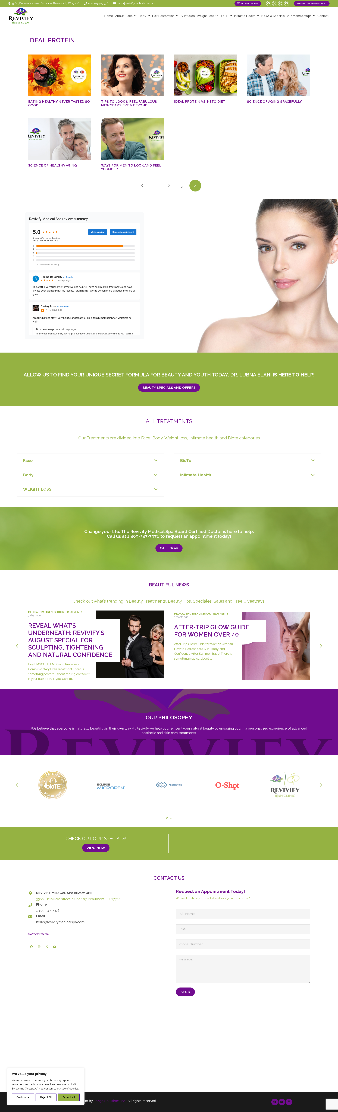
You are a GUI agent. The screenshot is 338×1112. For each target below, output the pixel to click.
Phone (41, 904)
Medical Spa (36, 612)
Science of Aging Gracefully (274, 101)
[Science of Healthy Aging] (59, 139)
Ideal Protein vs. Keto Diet (199, 101)
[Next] (321, 646)
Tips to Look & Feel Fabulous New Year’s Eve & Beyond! (129, 103)
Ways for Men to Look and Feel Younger (131, 167)
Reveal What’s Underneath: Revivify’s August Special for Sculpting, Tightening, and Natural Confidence (70, 640)
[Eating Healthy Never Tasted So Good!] (59, 75)
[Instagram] (280, 3)
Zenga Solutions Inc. (109, 1101)
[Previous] (143, 185)
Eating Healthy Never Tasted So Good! (59, 103)
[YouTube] (286, 3)
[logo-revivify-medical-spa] (21, 16)
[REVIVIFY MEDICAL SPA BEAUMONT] (32, 893)
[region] (45, 1086)
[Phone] (32, 905)
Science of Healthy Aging (52, 165)
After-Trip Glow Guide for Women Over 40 (211, 631)
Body (60, 612)
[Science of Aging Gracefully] (278, 75)
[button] (135, 16)
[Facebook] (268, 3)
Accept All (69, 1097)
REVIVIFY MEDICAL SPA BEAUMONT (64, 893)
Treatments (74, 612)
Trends (51, 612)
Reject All (46, 1097)
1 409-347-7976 (143, 536)
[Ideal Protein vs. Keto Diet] (205, 75)
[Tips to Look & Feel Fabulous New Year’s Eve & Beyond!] (132, 75)
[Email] (32, 916)
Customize (23, 1097)
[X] (274, 3)
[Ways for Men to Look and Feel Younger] (132, 139)
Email (40, 916)
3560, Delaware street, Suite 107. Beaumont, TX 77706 (78, 899)
